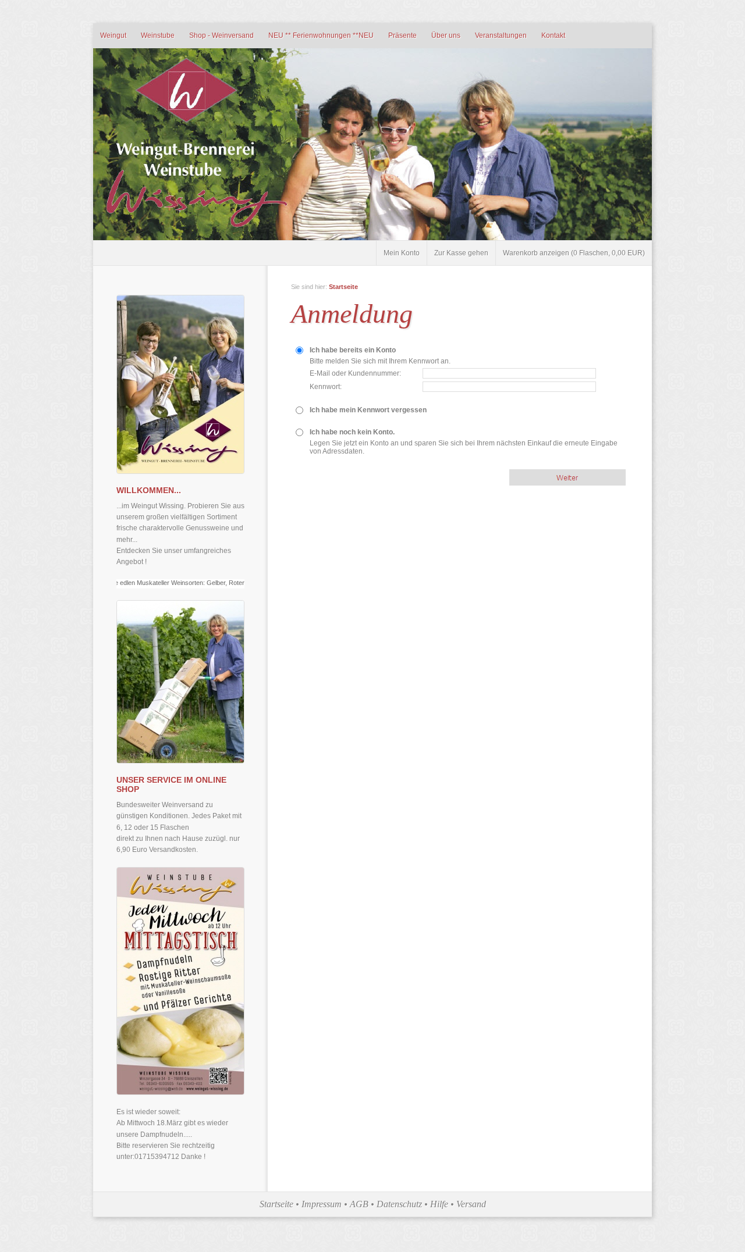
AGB (359, 1204)
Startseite (343, 286)
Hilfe (439, 1204)
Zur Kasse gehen (461, 253)
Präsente (402, 35)
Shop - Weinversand (221, 35)
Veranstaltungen (501, 35)
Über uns (445, 35)
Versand (471, 1204)
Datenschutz (399, 1204)
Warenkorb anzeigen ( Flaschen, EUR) (574, 253)
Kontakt (553, 35)
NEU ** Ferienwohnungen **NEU (321, 35)
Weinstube (158, 35)
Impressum (321, 1204)
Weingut (113, 35)
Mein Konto (402, 253)
